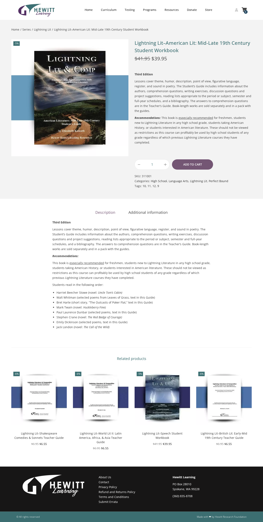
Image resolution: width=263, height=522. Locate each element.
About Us (105, 477)
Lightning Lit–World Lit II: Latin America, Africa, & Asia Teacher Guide (100, 437)
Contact (104, 482)
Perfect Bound (218, 181)
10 (144, 186)
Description (105, 212)
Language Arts (178, 181)
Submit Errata (108, 502)
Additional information (148, 212)
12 (154, 186)
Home (15, 29)
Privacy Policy (108, 487)
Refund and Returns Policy (117, 492)
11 (149, 186)
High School (159, 181)
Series (26, 29)
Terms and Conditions (114, 497)
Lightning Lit (42, 29)
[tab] (105, 212)
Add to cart (192, 164)
